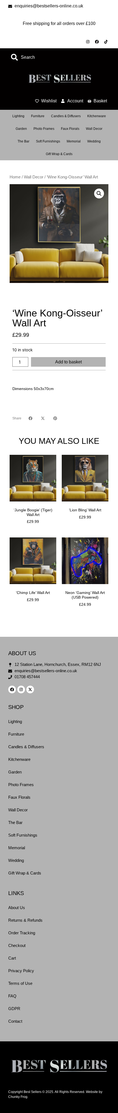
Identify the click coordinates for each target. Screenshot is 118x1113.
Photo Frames (43, 129)
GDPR (14, 1008)
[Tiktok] (106, 42)
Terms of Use (20, 983)
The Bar (23, 141)
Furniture (37, 116)
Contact (15, 1021)
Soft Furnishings (48, 141)
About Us (16, 907)
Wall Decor (94, 129)
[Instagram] (88, 42)
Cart (12, 958)
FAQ (12, 996)
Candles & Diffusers (66, 116)
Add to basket (68, 362)
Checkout (17, 945)
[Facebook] (97, 42)
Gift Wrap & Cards (59, 154)
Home (15, 177)
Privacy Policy (21, 970)
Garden (21, 129)
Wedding (94, 141)
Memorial (74, 141)
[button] (99, 193)
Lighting (18, 116)
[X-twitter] (30, 689)
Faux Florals (70, 129)
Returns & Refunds (25, 920)
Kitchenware (96, 116)
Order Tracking (21, 932)
